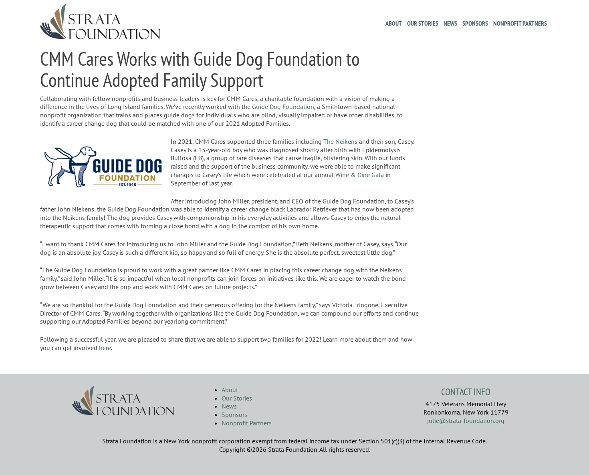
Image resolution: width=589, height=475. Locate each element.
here (105, 348)
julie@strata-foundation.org (465, 421)
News (450, 23)
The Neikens (340, 141)
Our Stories (422, 23)
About (393, 23)
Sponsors (475, 23)
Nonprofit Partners (520, 23)
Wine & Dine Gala (359, 175)
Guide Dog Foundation (283, 107)
